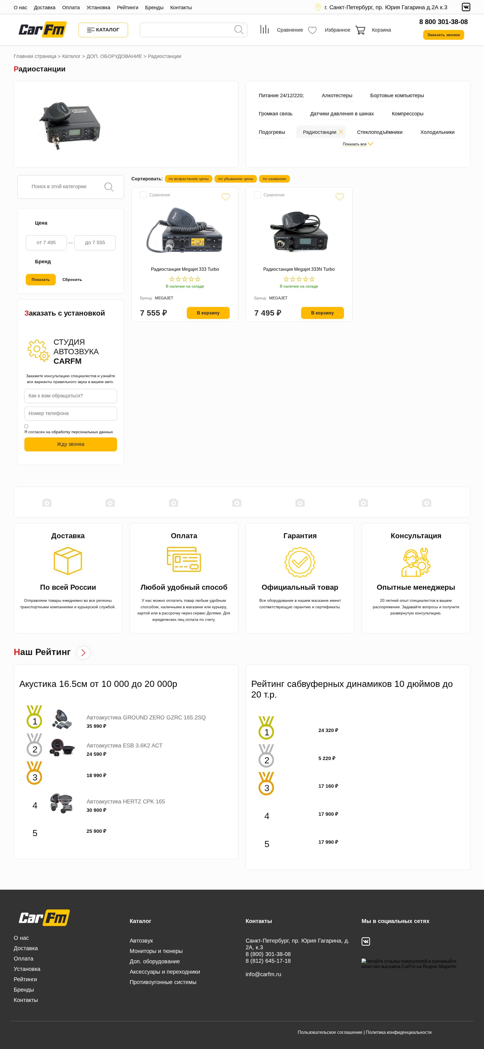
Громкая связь (275, 113)
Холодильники (437, 132)
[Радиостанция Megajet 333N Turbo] (299, 232)
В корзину (208, 313)
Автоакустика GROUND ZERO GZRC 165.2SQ (146, 717)
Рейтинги (127, 7)
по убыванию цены (235, 178)
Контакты (181, 7)
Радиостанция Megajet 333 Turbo (185, 269)
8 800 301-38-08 (443, 21)
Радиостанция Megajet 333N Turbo (299, 269)
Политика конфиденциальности (399, 1032)
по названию (274, 178)
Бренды (154, 7)
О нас (20, 7)
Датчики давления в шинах (342, 113)
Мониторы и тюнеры (156, 951)
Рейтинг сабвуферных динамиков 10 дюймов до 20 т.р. (352, 689)
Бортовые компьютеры (397, 95)
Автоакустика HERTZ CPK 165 (126, 801)
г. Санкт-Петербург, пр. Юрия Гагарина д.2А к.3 (386, 7)
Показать (41, 279)
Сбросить (72, 279)
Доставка (44, 7)
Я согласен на (68, 432)
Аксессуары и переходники (165, 972)
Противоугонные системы (163, 982)
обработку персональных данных (82, 432)
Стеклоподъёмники (379, 132)
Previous (16, 502)
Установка (98, 7)
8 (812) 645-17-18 (268, 961)
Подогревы (272, 132)
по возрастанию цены (189, 178)
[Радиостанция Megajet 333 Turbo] (185, 232)
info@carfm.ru (263, 974)
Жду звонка (70, 444)
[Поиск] (239, 30)
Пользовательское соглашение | (331, 1032)
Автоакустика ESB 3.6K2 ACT (124, 745)
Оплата (71, 7)
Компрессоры (408, 113)
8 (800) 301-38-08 (268, 954)
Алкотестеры (337, 95)
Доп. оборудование (155, 961)
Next (468, 502)
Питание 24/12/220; (281, 95)
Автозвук (141, 941)
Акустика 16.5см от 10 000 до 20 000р (98, 684)
